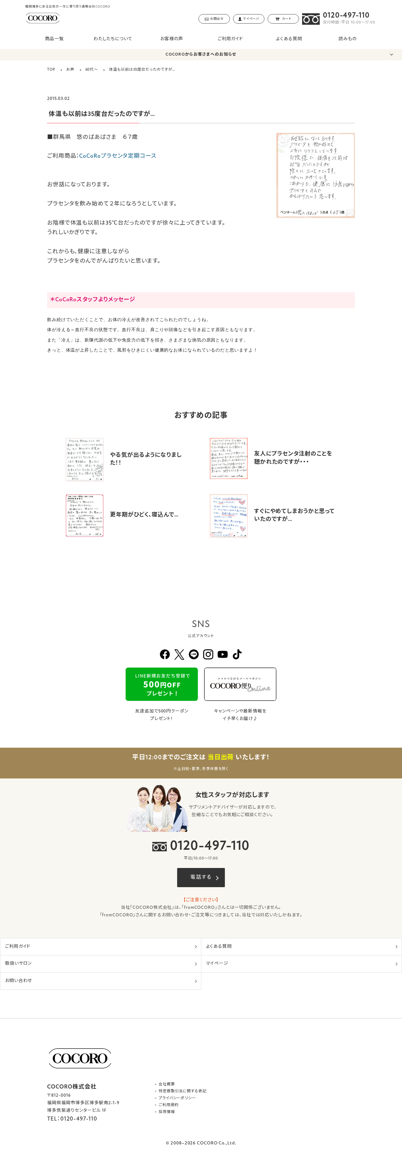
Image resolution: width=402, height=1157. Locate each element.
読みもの (348, 39)
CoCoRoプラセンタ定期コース (117, 156)
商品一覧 (54, 39)
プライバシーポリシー (177, 1098)
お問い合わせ (18, 981)
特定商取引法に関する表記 (183, 1091)
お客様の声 (171, 39)
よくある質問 (289, 39)
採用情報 (167, 1112)
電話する (201, 877)
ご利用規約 (169, 1105)
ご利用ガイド (230, 39)
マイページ (217, 963)
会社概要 (167, 1084)
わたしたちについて (113, 39)
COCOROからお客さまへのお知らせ (201, 54)
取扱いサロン (18, 963)
